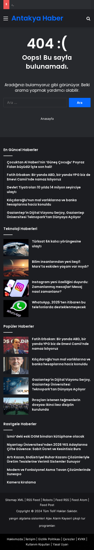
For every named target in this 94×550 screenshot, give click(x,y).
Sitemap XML (14, 500)
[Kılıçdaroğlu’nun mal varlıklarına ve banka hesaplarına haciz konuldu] (16, 365)
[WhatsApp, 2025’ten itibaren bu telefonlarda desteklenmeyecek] (16, 308)
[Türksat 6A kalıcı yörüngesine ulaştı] (16, 247)
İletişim (30, 539)
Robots (48, 500)
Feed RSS (62, 500)
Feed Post (47, 505)
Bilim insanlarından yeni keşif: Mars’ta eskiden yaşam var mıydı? (60, 264)
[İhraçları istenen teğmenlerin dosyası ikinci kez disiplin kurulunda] (16, 406)
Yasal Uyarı (60, 544)
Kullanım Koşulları (38, 544)
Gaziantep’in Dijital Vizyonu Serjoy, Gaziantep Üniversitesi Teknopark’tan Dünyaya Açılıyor (61, 384)
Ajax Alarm (53, 518)
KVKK (81, 539)
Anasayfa (47, 118)
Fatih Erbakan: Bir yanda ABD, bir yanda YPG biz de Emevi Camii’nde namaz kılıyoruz (60, 344)
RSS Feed (33, 500)
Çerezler (69, 539)
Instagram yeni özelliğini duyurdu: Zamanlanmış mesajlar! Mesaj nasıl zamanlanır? (60, 287)
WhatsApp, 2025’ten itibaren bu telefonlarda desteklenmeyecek (59, 304)
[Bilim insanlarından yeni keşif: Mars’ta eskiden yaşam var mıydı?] (16, 267)
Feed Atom (79, 500)
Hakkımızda (15, 539)
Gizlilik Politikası (49, 539)
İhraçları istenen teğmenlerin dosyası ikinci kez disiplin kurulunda (56, 405)
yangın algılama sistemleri (27, 518)
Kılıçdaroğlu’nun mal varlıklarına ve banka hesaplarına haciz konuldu (61, 361)
